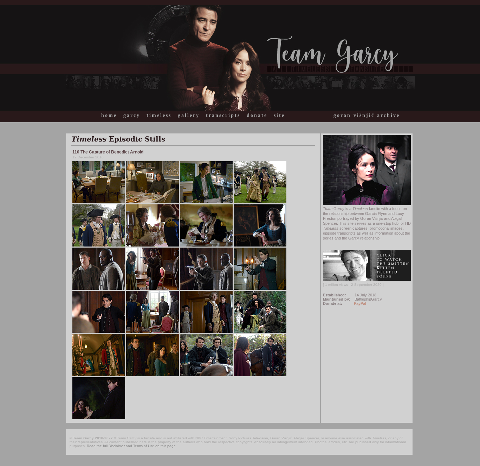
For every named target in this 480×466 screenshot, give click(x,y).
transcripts (223, 115)
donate (257, 115)
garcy (131, 115)
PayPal (360, 303)
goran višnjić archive (366, 115)
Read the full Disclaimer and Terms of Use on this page (131, 446)
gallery (189, 115)
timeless (159, 115)
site (279, 115)
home (109, 115)
